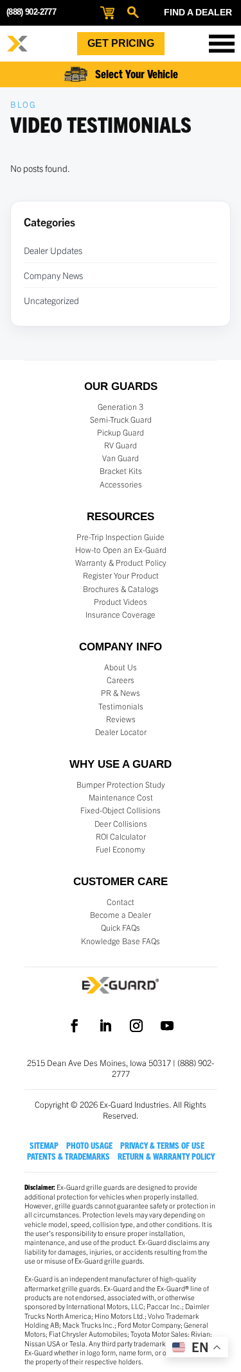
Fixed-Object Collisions (120, 810)
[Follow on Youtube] (167, 1025)
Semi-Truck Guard (121, 419)
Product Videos (120, 602)
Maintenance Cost (121, 797)
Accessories (121, 484)
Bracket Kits (121, 471)
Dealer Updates (53, 250)
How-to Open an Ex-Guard (120, 550)
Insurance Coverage (120, 614)
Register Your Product (121, 575)
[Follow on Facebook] (74, 1025)
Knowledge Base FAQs (120, 941)
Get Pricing (120, 43)
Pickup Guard (120, 432)
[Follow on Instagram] (136, 1025)
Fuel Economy (120, 849)
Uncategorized (51, 300)
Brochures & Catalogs (121, 589)
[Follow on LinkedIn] (105, 1025)
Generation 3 (120, 407)
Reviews (121, 719)
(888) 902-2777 (31, 12)
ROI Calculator (121, 836)
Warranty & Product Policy (120, 562)
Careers (120, 680)
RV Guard (120, 445)
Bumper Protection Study (120, 784)
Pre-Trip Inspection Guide (120, 537)
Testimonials (120, 706)
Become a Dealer (120, 915)
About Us (120, 667)
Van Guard (120, 458)
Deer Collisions (120, 823)
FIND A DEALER (198, 12)
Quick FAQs (120, 927)
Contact (120, 902)
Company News (53, 275)
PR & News (120, 693)
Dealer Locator (121, 732)
